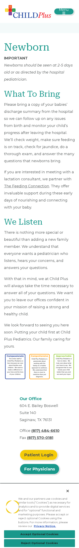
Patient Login (38, 455)
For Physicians (39, 469)
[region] (39, 515)
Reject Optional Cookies (39, 543)
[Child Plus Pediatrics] (28, 11)
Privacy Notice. (45, 526)
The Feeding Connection (26, 186)
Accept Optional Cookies (39, 534)
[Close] (67, 491)
